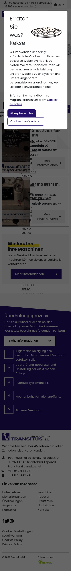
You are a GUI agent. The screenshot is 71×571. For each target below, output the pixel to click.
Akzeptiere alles (21, 113)
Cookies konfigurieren (25, 121)
